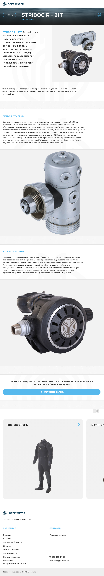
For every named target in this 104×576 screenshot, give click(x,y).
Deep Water (16, 4)
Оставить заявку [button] (11, 557)
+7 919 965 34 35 (57, 557)
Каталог (7, 538)
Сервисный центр (12, 542)
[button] (51, 392)
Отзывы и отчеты (11, 549)
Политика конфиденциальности (14, 562)
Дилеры (7, 546)
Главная (7, 535)
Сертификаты (10, 553)
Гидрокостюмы (17, 425)
